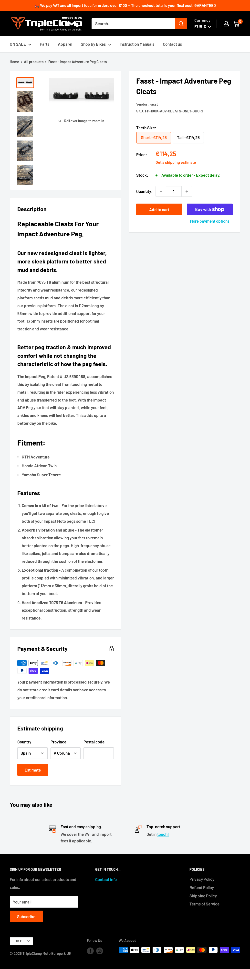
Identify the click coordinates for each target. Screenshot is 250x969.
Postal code (93, 741)
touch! (163, 834)
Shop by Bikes (93, 44)
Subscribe (26, 916)
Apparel (65, 44)
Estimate (33, 769)
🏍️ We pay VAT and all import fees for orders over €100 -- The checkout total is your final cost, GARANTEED (125, 5)
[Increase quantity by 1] (187, 191)
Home (14, 61)
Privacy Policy (201, 879)
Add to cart (159, 209)
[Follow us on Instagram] (99, 950)
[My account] (226, 23)
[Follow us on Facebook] (90, 950)
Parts (44, 44)
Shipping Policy (203, 895)
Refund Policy (201, 887)
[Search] (181, 23)
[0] (236, 24)
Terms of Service (204, 903)
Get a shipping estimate (176, 162)
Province (58, 741)
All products (33, 61)
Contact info (106, 879)
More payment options (209, 220)
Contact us (172, 44)
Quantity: (144, 191)
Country (24, 741)
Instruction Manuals (137, 44)
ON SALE (18, 44)
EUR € (17, 941)
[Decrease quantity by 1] (161, 191)
